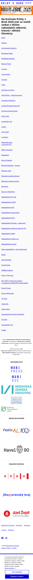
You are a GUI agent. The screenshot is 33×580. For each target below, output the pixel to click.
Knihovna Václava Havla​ (9, 111)
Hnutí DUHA (5, 95)
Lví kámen (4, 137)
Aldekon (4, 43)
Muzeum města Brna (8, 192)
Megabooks (5, 155)
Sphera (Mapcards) (7, 293)
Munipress (4, 186)
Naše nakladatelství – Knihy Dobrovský (14, 249)
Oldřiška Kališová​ (7, 270)
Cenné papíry (5, 74)
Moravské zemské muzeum (10, 181)
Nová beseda (5, 265)
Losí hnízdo (5, 132)
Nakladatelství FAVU (8, 218)
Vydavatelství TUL (7, 325)
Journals (3, 530)
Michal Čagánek (6, 160)
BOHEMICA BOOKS (8, 59)
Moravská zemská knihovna (10, 176)
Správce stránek (6, 548)
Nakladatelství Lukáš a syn (10, 239)
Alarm (3, 37)
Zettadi (3, 330)
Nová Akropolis (6, 260)
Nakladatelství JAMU (8, 233)
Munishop (11, 530)
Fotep (3, 85)
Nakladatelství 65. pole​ (8, 197)
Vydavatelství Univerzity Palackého (12, 314)
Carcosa (4, 69)
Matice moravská (6, 150)
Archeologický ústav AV (9, 48)
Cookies (14, 548)
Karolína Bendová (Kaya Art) (10, 106)
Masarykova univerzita (7, 525)
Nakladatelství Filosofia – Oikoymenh (13, 223)
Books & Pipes (6, 64)
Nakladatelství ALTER (8, 202)
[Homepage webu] (12, 3)
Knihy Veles (5, 116)
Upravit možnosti (9, 568)
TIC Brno (4, 299)
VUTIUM (4, 319)
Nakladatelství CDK (7, 207)
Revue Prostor (6, 288)
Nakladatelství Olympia (8, 244)
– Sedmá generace (16, 95)
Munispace (27, 525)
